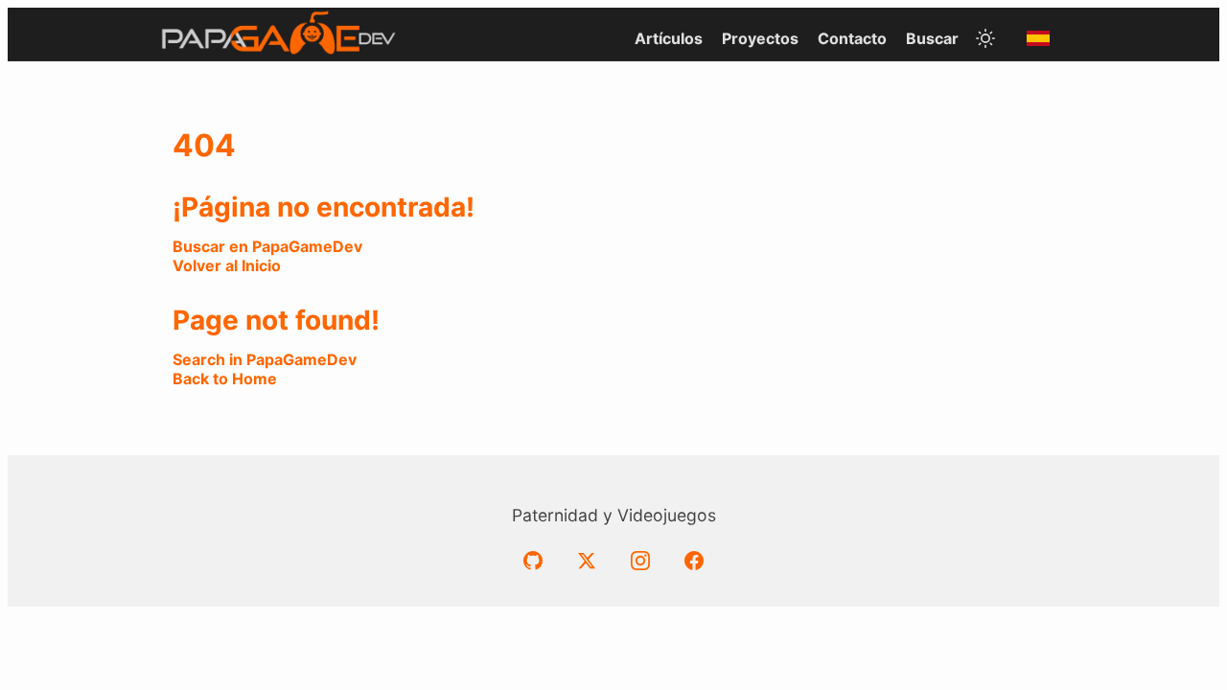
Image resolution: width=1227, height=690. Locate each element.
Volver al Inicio (227, 265)
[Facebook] (694, 560)
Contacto (852, 38)
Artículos (669, 38)
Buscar (932, 38)
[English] (1038, 38)
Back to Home (225, 378)
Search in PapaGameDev (265, 359)
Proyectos (760, 38)
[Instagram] (640, 560)
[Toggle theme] (985, 38)
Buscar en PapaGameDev (267, 246)
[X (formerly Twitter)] (586, 560)
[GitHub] (533, 560)
